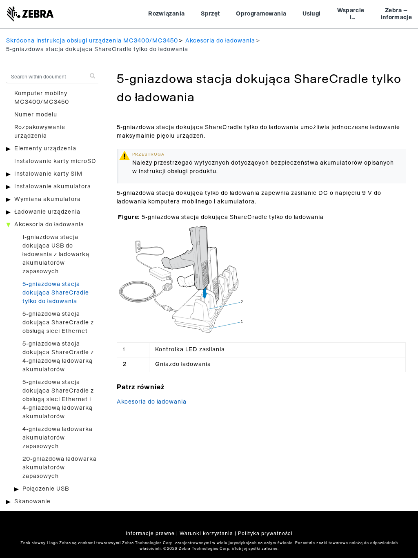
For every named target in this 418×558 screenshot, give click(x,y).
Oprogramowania (261, 14)
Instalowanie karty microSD (55, 161)
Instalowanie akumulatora (52, 187)
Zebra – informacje (396, 14)
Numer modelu (35, 115)
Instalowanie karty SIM (48, 174)
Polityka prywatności (265, 533)
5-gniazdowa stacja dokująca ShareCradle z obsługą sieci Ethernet (58, 322)
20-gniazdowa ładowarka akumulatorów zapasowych (59, 467)
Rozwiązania (166, 14)
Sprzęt (210, 14)
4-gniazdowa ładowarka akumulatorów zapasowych (57, 437)
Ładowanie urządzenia (47, 212)
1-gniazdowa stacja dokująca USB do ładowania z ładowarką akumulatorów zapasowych (55, 254)
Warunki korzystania (206, 533)
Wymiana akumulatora (47, 199)
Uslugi (311, 14)
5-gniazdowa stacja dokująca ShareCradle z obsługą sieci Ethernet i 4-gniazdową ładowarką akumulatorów (58, 399)
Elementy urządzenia (45, 149)
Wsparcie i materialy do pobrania (350, 15)
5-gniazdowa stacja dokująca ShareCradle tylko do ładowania (55, 292)
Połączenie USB (45, 489)
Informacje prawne (150, 533)
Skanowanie (32, 501)
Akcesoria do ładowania (220, 41)
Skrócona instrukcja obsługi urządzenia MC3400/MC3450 (92, 41)
